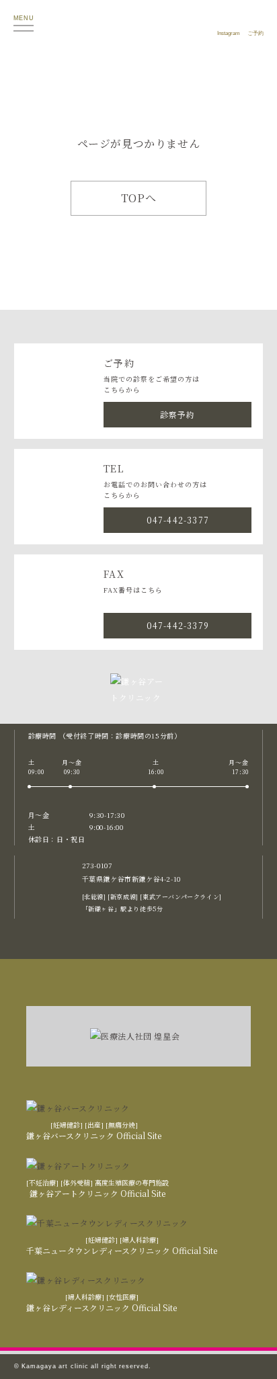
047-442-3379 (178, 625)
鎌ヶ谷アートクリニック (139, 23)
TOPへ (138, 198)
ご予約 (255, 33)
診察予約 (178, 414)
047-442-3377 (178, 520)
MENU (23, 18)
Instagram (228, 33)
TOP (250, 1356)
